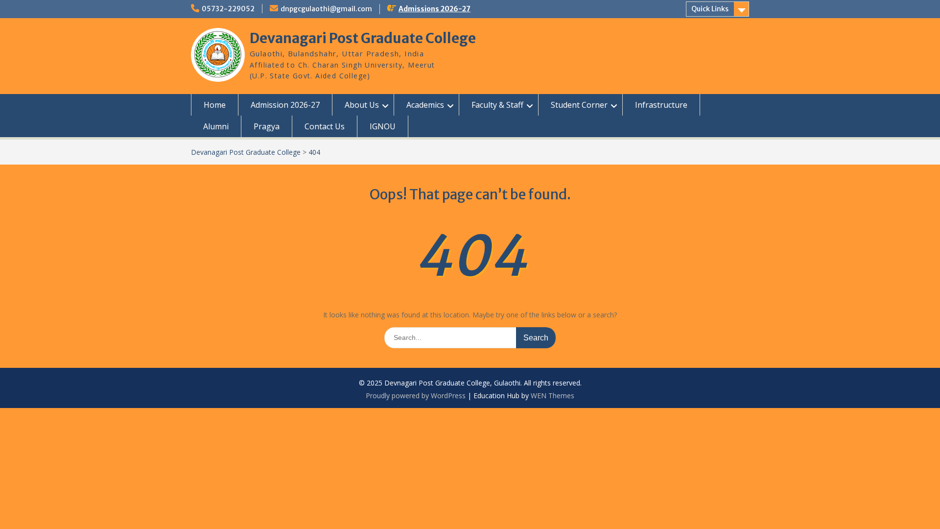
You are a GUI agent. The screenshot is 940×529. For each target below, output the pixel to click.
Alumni (216, 126)
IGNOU (383, 126)
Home (215, 104)
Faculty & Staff (497, 104)
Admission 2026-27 (285, 104)
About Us (362, 104)
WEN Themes (552, 395)
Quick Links (709, 8)
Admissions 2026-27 (434, 8)
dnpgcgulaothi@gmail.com (326, 8)
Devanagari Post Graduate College (363, 38)
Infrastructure (661, 104)
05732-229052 (228, 8)
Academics (425, 104)
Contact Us (325, 126)
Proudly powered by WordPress (416, 395)
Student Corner (579, 104)
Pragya (267, 126)
